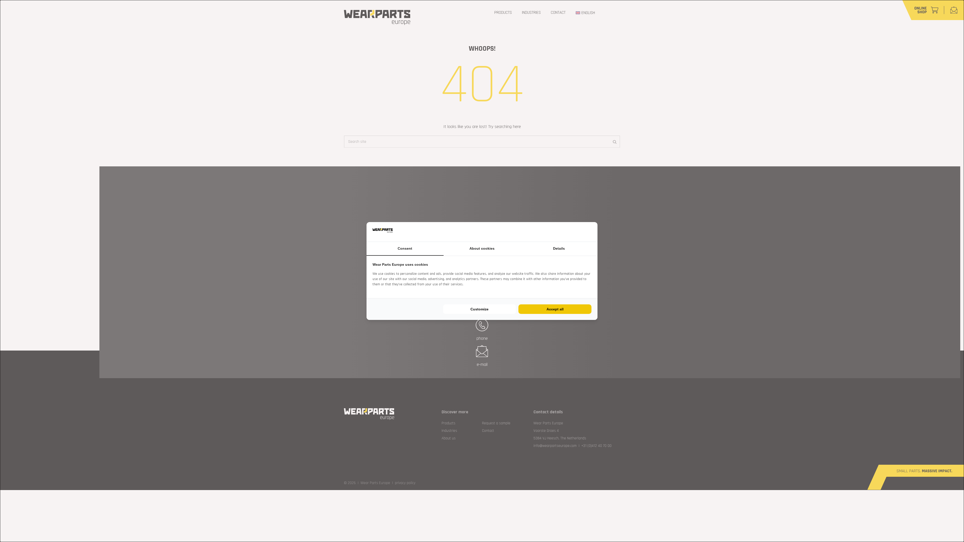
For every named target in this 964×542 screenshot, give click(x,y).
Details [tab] (559, 248)
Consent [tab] (405, 248)
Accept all (555, 309)
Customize (479, 309)
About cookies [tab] (482, 248)
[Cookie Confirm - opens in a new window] (590, 232)
